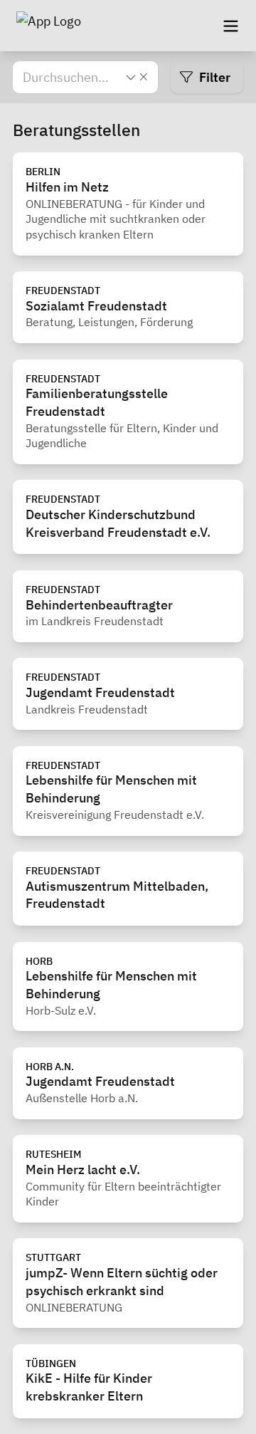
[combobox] (72, 77)
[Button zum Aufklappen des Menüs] (230, 25)
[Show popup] (131, 76)
